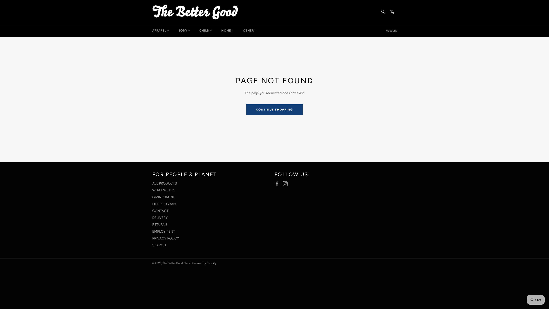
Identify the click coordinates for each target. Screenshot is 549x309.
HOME (226, 30)
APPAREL (159, 30)
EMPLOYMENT (163, 231)
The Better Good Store (176, 263)
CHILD (204, 30)
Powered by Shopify (204, 263)
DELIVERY (160, 218)
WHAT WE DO (163, 190)
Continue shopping (274, 109)
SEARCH (159, 245)
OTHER (249, 30)
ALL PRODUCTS (164, 183)
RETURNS (159, 225)
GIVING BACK (163, 197)
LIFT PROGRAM (164, 204)
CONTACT (160, 211)
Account (391, 30)
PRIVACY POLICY (165, 238)
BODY (183, 30)
